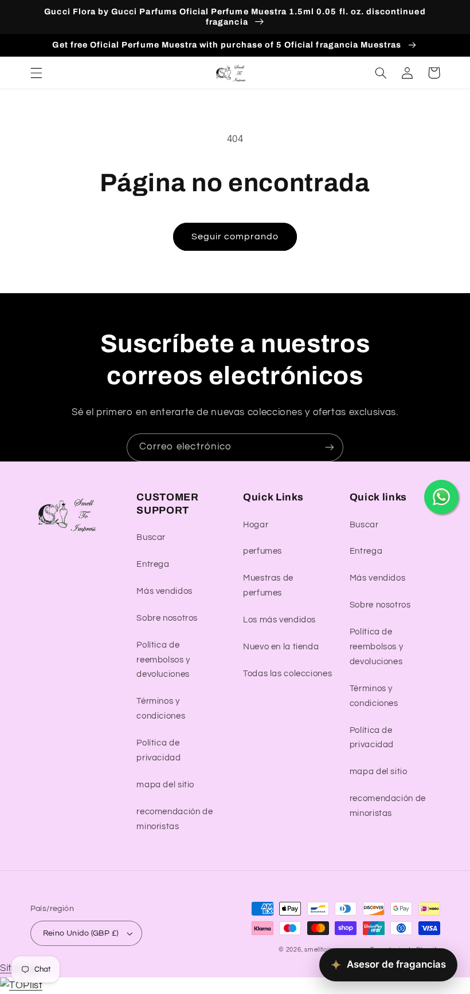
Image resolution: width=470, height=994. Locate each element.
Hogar (255, 524)
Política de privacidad (158, 750)
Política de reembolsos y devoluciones (163, 660)
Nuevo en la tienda (281, 646)
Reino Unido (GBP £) (81, 933)
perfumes (262, 551)
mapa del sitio (165, 784)
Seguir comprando (235, 236)
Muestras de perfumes (268, 585)
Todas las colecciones (287, 673)
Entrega (152, 564)
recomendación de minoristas (174, 819)
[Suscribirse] (329, 447)
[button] (36, 73)
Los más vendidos (279, 620)
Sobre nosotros (167, 618)
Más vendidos (164, 591)
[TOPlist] (21, 985)
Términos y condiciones (160, 708)
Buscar (151, 537)
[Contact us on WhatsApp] (441, 497)
